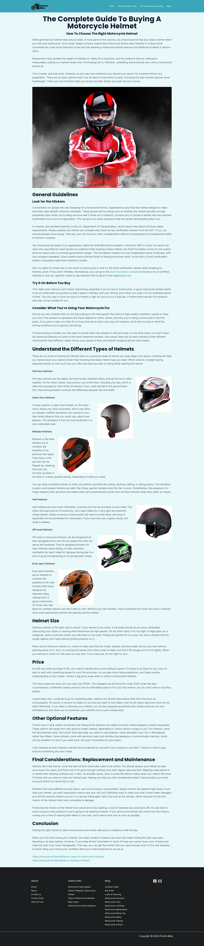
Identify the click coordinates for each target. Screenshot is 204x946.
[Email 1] (160, 881)
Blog (169, 6)
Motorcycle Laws (112, 902)
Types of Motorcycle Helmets (81, 898)
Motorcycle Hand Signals (79, 887)
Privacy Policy (37, 898)
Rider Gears (73, 902)
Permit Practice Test (127, 6)
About (34, 890)
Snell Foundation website (124, 271)
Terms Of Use (37, 902)
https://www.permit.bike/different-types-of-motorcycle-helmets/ (68, 856)
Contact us (36, 894)
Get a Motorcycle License (151, 6)
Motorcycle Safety (113, 917)
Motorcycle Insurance (114, 898)
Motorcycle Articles (114, 924)
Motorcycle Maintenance (116, 909)
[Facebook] (155, 881)
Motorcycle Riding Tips (115, 913)
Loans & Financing (113, 894)
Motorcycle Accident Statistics (82, 905)
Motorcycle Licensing (114, 905)
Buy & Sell (109, 890)
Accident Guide (112, 887)
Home (112, 6)
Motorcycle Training (114, 921)
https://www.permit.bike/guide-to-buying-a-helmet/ (61, 860)
